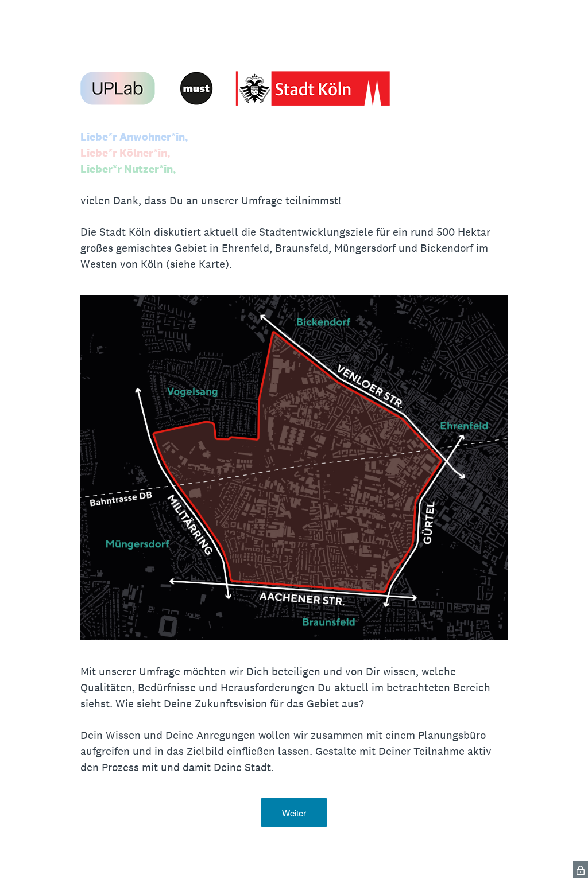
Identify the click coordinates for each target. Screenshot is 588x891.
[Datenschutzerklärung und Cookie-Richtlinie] (580, 869)
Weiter (294, 813)
